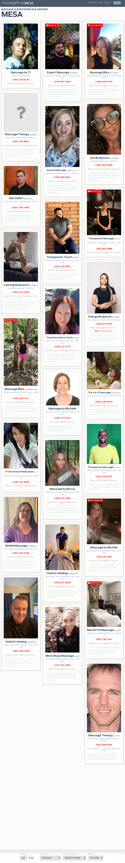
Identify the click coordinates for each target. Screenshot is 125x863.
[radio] (23, 858)
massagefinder (14, 3)
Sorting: (44, 854)
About (108, 3)
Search (92, 3)
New (100, 3)
